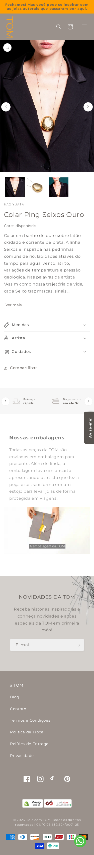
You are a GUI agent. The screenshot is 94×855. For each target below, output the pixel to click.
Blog (14, 697)
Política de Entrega (29, 744)
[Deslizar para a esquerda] (6, 106)
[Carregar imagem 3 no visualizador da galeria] (58, 187)
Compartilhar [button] (23, 368)
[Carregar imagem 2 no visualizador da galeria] (36, 187)
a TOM (16, 685)
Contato (18, 709)
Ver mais (14, 305)
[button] (84, 27)
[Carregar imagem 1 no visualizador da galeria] (15, 187)
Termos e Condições (30, 720)
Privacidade (22, 755)
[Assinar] (78, 645)
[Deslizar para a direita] (88, 106)
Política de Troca (27, 732)
